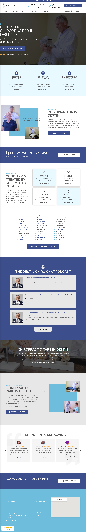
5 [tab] (46, 464)
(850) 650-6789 (56, 7)
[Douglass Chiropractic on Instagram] (74, 11)
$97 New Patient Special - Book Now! (44, 0)
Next (80, 450)
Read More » (19, 457)
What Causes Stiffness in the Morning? (40, 278)
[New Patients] (34, 0)
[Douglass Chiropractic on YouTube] (78, 11)
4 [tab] (45, 464)
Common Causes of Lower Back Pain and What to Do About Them (48, 295)
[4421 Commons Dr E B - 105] (29, 6)
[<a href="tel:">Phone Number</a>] (50, 6)
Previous (5, 450)
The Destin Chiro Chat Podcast (43, 272)
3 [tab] (44, 464)
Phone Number (54, 5)
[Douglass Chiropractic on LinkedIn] (76, 11)
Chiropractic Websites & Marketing (74, 530)
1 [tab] (41, 464)
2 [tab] (43, 464)
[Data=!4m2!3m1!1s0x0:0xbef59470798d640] (80, 11)
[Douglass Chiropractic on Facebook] (71, 11)
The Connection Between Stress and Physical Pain (45, 313)
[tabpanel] (19, 450)
